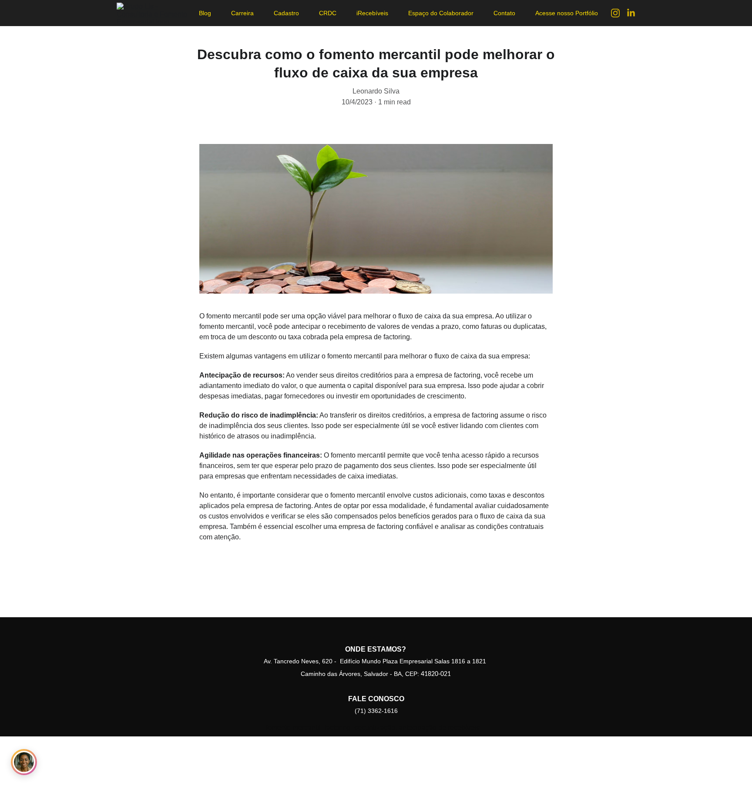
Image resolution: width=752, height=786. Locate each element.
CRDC (327, 13)
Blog (205, 13)
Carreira (242, 13)
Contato (504, 13)
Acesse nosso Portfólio (566, 13)
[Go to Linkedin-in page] (631, 13)
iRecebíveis (372, 13)
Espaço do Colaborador (440, 13)
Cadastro (286, 13)
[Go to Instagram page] (619, 13)
